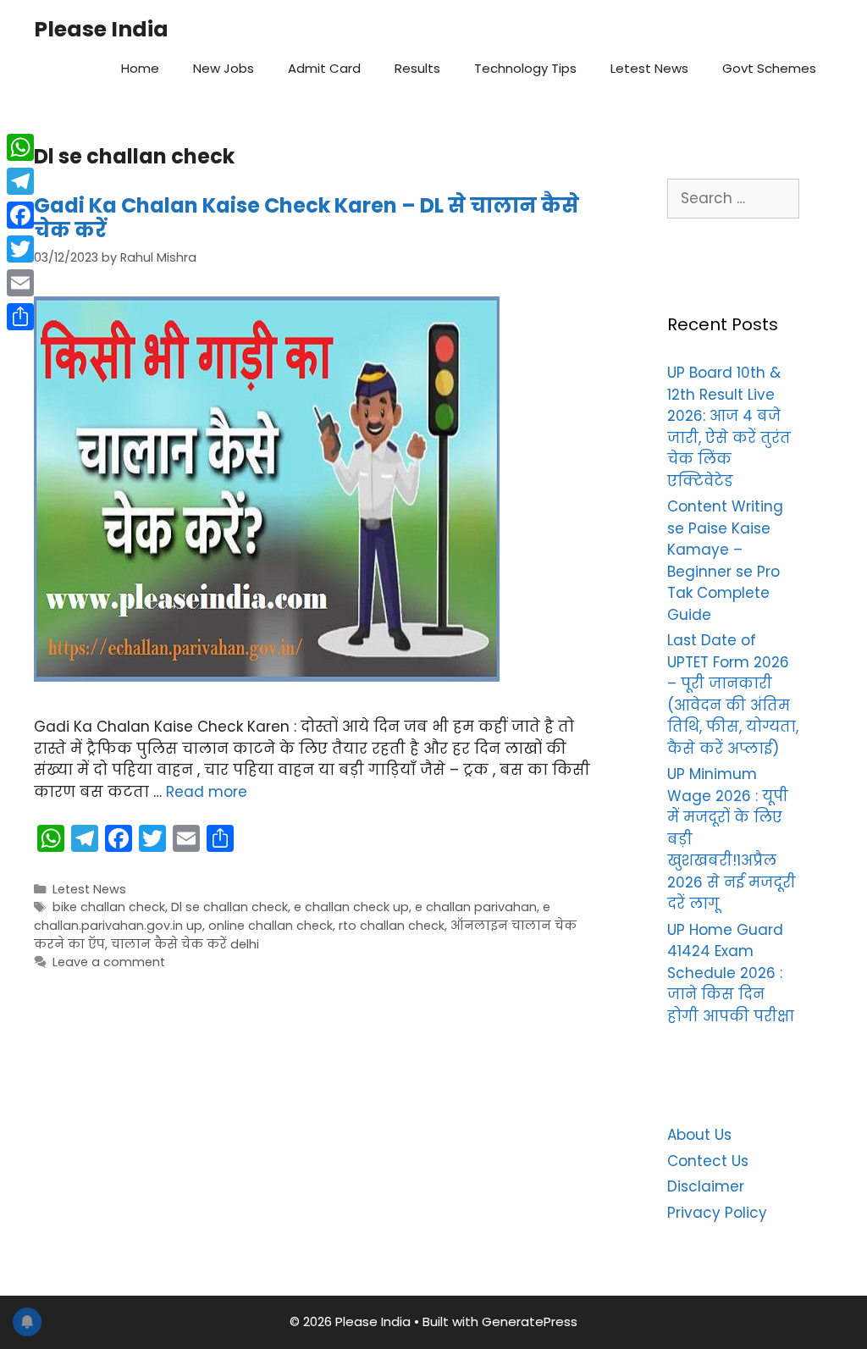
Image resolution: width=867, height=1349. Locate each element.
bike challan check (108, 906)
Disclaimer (705, 1186)
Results (417, 68)
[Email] (20, 283)
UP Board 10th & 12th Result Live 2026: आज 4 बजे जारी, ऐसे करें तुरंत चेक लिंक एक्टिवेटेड (729, 426)
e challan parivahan (476, 906)
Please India (101, 29)
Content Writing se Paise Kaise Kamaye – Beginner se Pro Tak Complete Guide (725, 560)
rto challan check (392, 925)
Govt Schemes (769, 68)
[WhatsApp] (20, 147)
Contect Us (707, 1161)
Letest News (649, 68)
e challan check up (351, 906)
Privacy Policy (717, 1212)
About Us (699, 1135)
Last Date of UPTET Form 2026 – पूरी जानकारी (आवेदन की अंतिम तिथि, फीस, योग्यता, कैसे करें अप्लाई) (732, 694)
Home (140, 68)
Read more (206, 792)
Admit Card (324, 68)
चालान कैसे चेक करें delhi (185, 944)
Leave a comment (108, 962)
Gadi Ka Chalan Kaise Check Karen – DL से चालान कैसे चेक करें (306, 217)
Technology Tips (525, 68)
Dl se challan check (229, 906)
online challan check (270, 925)
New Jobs (223, 68)
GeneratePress (529, 1321)
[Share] (20, 317)
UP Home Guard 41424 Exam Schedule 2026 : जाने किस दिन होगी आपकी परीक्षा (730, 973)
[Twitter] (20, 249)
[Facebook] (20, 215)
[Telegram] (20, 181)
